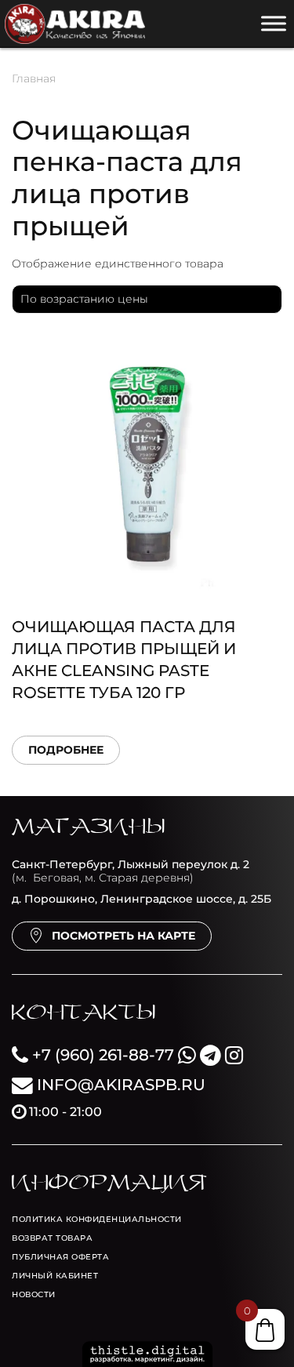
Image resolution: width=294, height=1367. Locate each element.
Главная (34, 78)
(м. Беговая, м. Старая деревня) (130, 871)
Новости (34, 1294)
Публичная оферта (60, 1257)
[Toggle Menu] (273, 23)
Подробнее (65, 750)
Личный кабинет (55, 1276)
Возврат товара (52, 1238)
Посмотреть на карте (123, 936)
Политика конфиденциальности (97, 1219)
